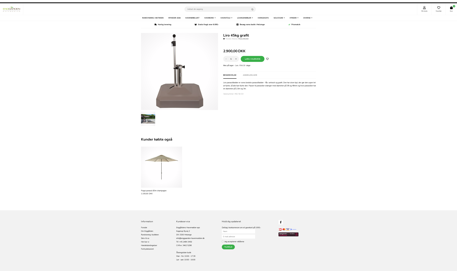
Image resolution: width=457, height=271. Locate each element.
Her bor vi (145, 242)
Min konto (424, 11)
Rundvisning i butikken (153, 18)
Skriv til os (145, 238)
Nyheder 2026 (174, 18)
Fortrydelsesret (147, 249)
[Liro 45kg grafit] (179, 71)
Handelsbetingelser (149, 245)
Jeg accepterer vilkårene (234, 241)
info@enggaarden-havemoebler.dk (190, 238)
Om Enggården (147, 231)
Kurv (451, 11)
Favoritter (439, 11)
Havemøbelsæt (192, 18)
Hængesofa (263, 18)
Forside (228, 39)
